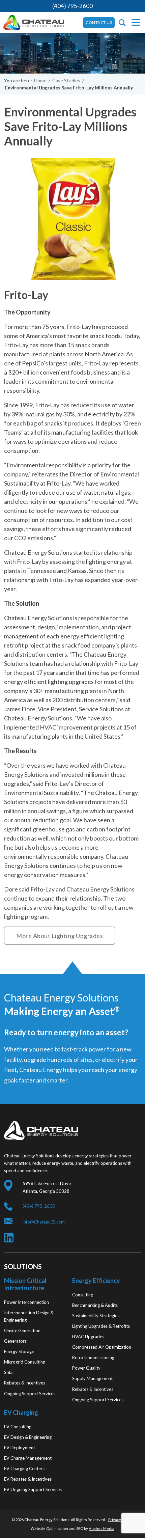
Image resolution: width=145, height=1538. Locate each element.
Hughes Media (101, 1528)
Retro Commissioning (93, 1357)
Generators (15, 1341)
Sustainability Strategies (95, 1315)
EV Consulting (17, 1426)
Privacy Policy (120, 1519)
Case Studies (66, 80)
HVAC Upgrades (88, 1336)
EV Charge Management (28, 1458)
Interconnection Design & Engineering (29, 1316)
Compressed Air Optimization (101, 1347)
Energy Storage (19, 1351)
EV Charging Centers (24, 1468)
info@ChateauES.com (44, 1222)
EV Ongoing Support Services (33, 1489)
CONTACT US (99, 22)
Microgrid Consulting (24, 1362)
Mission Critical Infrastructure (25, 1284)
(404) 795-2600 (72, 5)
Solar (9, 1372)
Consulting (82, 1294)
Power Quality (86, 1368)
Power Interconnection (26, 1302)
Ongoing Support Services (29, 1393)
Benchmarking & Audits (95, 1305)
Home (40, 80)
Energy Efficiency (96, 1280)
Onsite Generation (22, 1330)
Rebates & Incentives (24, 1382)
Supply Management (92, 1378)
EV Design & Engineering (28, 1437)
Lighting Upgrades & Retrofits (101, 1326)
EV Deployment (19, 1447)
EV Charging (21, 1412)
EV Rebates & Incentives (28, 1479)
